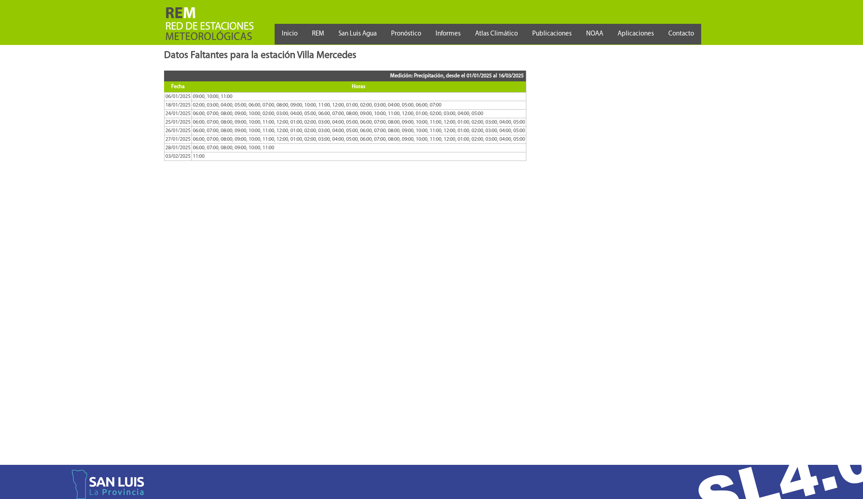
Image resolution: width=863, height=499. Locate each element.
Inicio (290, 34)
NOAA (594, 34)
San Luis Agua (357, 34)
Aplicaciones (636, 34)
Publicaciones (552, 34)
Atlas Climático (496, 34)
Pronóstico (406, 34)
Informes (448, 34)
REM (318, 34)
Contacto (681, 34)
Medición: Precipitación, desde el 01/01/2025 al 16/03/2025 (457, 76)
